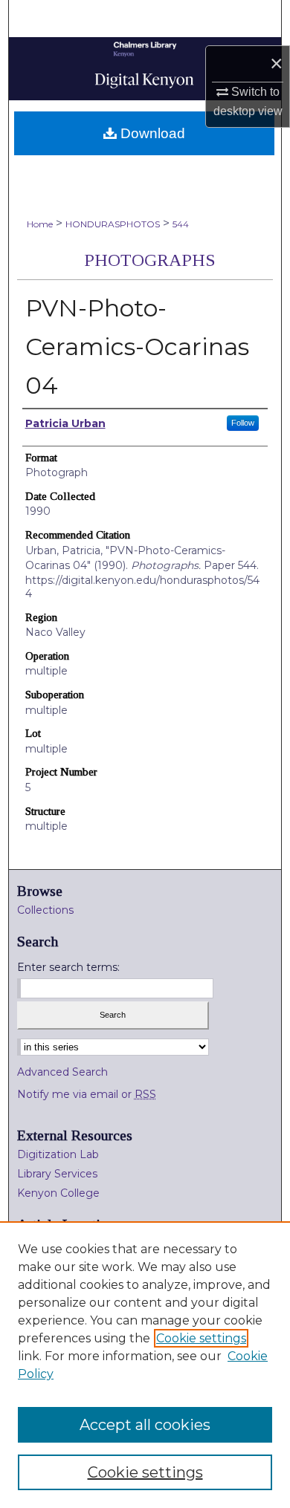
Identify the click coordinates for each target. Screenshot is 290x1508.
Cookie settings (201, 1338)
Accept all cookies (145, 1425)
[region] (145, 1364)
